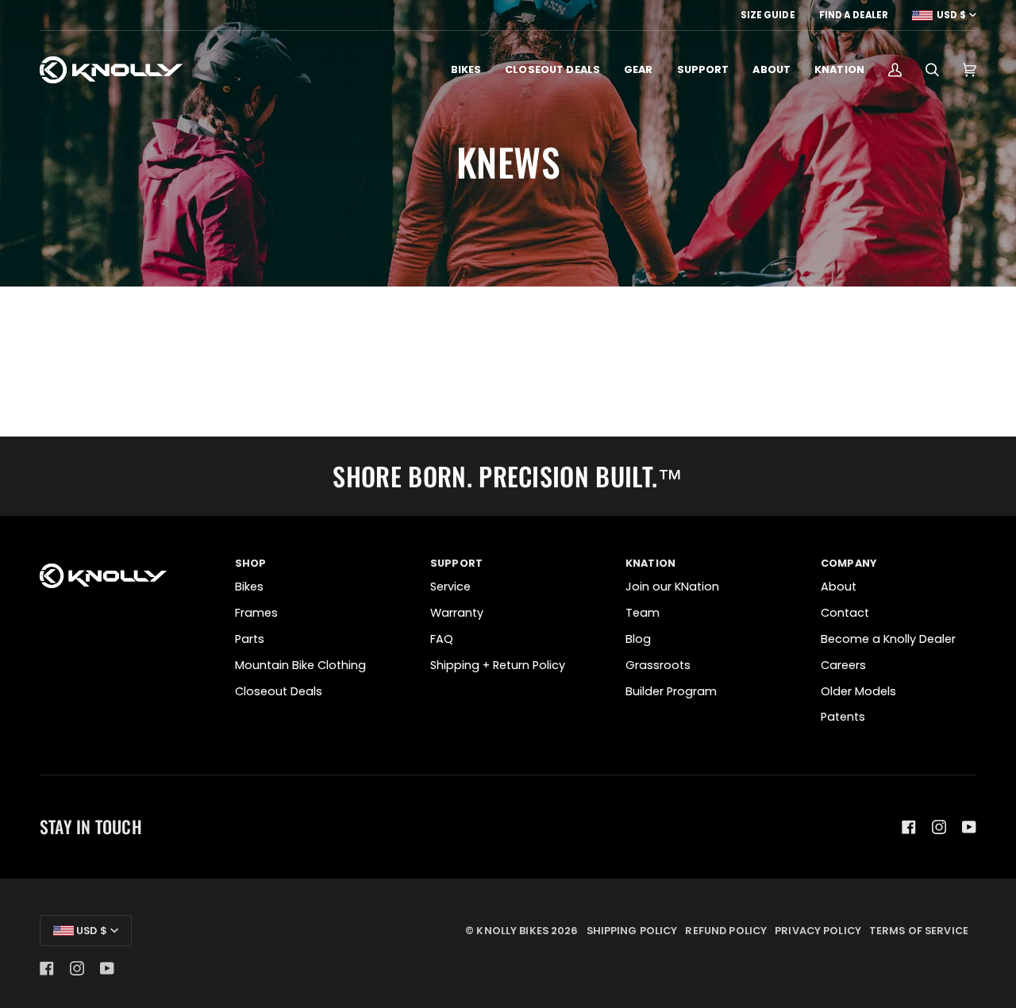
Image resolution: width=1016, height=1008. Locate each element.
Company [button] (848, 563)
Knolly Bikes (512, 930)
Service (450, 586)
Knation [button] (650, 563)
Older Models (858, 691)
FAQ (441, 639)
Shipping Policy (632, 930)
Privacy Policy (818, 930)
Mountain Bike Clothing (300, 665)
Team (642, 613)
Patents (843, 717)
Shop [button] (251, 563)
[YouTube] (969, 827)
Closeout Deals (278, 691)
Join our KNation (672, 586)
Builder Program (671, 691)
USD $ (951, 15)
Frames (256, 613)
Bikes (249, 586)
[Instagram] (939, 827)
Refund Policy (726, 930)
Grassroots (658, 665)
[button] (466, 70)
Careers (843, 665)
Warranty (456, 613)
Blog (638, 639)
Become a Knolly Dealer (888, 639)
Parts (249, 639)
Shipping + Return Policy (497, 665)
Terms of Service (918, 930)
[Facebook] (909, 827)
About (838, 586)
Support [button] (456, 563)
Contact (845, 613)
